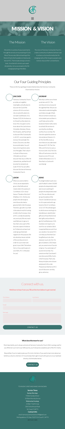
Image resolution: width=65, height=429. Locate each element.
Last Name (35, 297)
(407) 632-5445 (32, 420)
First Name (6, 297)
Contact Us (32, 327)
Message (5, 312)
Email (4, 305)
